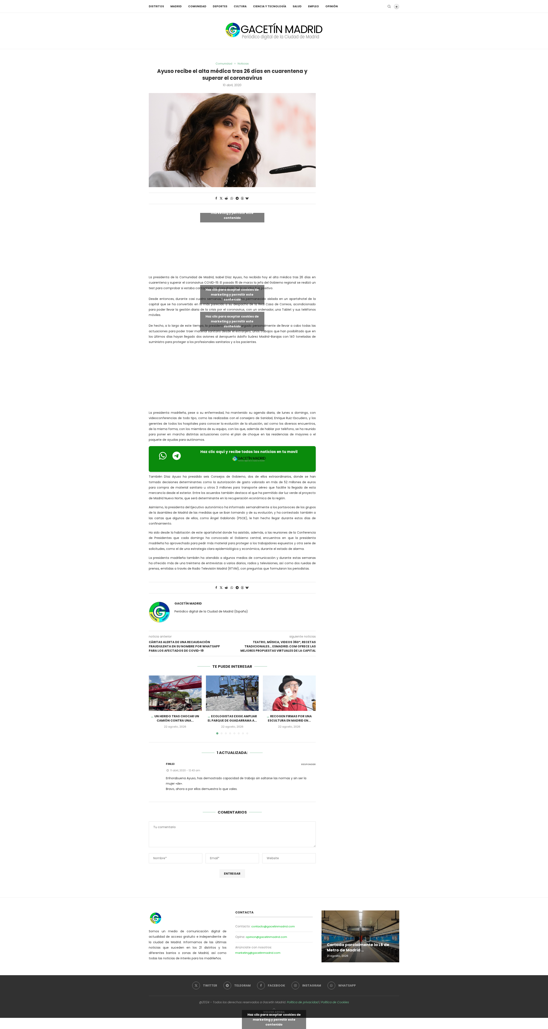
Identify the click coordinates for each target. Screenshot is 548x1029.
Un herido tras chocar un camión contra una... (176, 718)
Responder (308, 764)
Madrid (176, 6)
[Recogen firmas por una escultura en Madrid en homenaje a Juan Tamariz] (289, 693)
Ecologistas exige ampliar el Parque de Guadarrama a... (232, 718)
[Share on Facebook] (216, 198)
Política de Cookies (335, 1002)
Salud (297, 6)
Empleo (313, 6)
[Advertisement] (232, 378)
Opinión (331, 6)
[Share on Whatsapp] (232, 198)
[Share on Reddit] (226, 198)
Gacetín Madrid (188, 604)
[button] (154, 705)
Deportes (220, 6)
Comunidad (197, 6)
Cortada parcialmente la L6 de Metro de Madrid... (358, 947)
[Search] (389, 6)
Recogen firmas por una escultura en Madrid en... (290, 718)
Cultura (240, 6)
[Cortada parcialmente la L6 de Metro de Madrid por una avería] (360, 936)
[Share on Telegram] (237, 198)
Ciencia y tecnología (269, 6)
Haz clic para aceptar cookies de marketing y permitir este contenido (232, 213)
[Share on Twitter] (221, 198)
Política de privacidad (303, 1002)
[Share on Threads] (242, 198)
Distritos (156, 6)
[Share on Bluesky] (247, 198)
